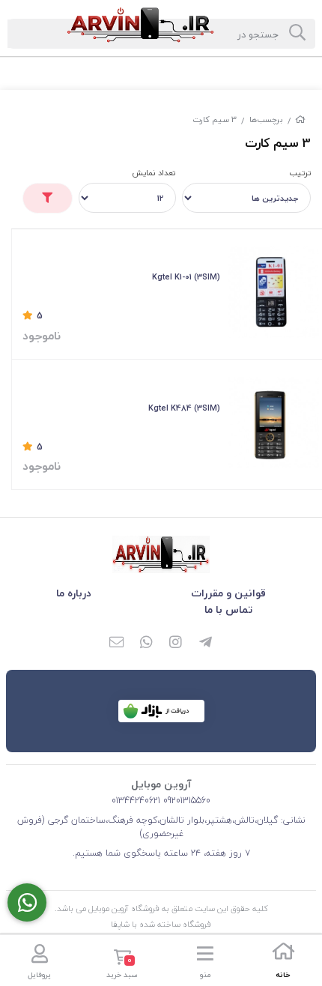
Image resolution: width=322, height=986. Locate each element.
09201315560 (185, 800)
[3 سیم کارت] (161, 554)
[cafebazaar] (161, 711)
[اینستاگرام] (176, 643)
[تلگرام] (206, 643)
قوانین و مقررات (228, 593)
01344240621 (136, 800)
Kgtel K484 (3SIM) (184, 408)
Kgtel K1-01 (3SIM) (186, 277)
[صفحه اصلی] (300, 119)
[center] (297, 34)
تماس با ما (228, 609)
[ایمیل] (116, 643)
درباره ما (73, 593)
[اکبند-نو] (273, 292)
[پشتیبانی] (26, 902)
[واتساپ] (146, 643)
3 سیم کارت (214, 119)
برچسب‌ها (266, 119)
